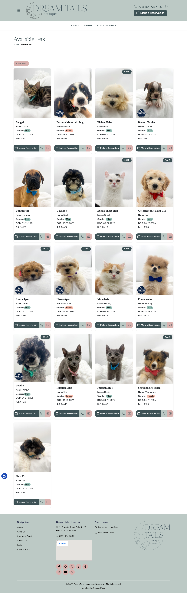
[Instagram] (65, 566)
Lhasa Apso (22, 299)
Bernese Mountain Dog (70, 122)
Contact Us (22, 540)
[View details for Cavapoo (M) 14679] (73, 182)
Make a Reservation (152, 13)
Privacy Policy (23, 549)
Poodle (20, 385)
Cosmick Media (99, 588)
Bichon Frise (104, 122)
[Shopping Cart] (166, 7)
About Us (21, 532)
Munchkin (103, 299)
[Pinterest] (72, 572)
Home (16, 44)
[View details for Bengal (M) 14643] (32, 93)
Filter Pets (21, 63)
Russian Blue (64, 387)
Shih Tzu (21, 476)
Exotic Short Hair (107, 210)
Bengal (20, 122)
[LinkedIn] (59, 572)
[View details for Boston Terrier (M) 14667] (154, 93)
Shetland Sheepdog (149, 387)
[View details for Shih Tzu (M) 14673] (32, 447)
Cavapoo (62, 210)
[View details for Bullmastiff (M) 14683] (32, 182)
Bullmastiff (22, 210)
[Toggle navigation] (18, 10)
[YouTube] (65, 572)
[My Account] (160, 7)
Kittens (88, 25)
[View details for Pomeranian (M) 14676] (154, 270)
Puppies (75, 25)
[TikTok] (78, 566)
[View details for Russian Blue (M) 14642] (114, 359)
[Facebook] (59, 566)
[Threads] (85, 566)
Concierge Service (106, 25)
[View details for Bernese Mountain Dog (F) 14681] (73, 93)
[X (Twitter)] (72, 566)
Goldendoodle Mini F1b (152, 210)
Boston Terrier (146, 122)
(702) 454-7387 (66, 536)
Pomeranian (145, 299)
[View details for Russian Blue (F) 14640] (73, 359)
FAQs (19, 545)
